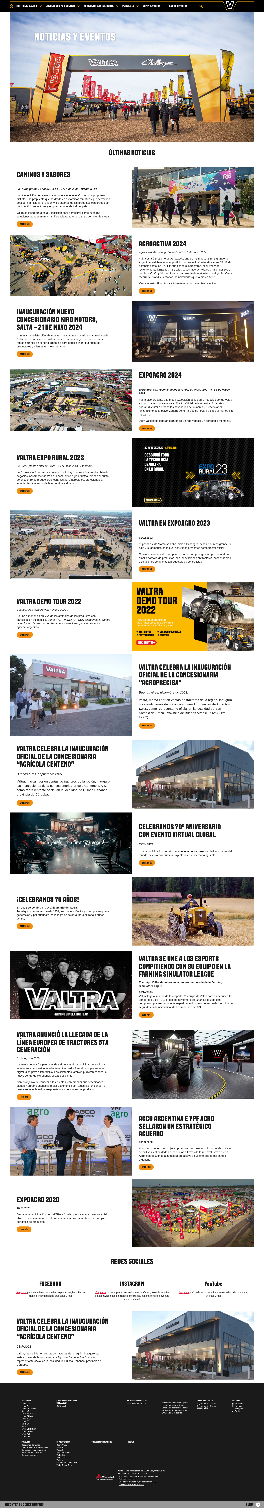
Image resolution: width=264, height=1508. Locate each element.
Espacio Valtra (178, 6)
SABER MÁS (147, 291)
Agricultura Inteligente (99, 6)
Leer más (146, 1015)
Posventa (128, 6)
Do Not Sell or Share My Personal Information (138, 1482)
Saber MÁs (25, 224)
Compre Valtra (151, 6)
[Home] (11, 6)
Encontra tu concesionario (24, 1504)
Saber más (25, 635)
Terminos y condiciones (149, 1476)
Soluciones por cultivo (60, 6)
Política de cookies (126, 1479)
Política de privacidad (128, 1476)
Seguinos (21, 1292)
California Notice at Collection (131, 1485)
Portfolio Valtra (26, 6)
